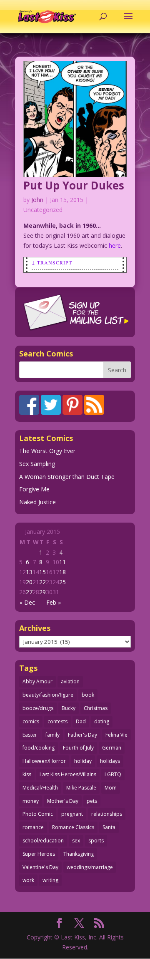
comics (30, 721)
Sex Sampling (37, 464)
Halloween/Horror (44, 761)
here (115, 245)
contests (58, 721)
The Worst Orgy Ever (47, 451)
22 (42, 582)
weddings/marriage (90, 867)
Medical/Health (40, 787)
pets (92, 801)
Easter (29, 734)
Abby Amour (37, 681)
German (111, 747)
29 (42, 592)
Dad (81, 721)
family (52, 734)
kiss (26, 774)
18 (62, 572)
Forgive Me (34, 489)
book (88, 694)
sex (76, 840)
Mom (111, 787)
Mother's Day (62, 801)
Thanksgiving (78, 853)
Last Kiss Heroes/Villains (68, 774)
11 (62, 562)
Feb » (53, 602)
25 (62, 582)
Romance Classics (73, 827)
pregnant (72, 813)
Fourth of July (78, 747)
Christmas (96, 708)
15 (42, 572)
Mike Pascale (81, 787)
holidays (110, 761)
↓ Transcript (52, 262)
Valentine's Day (40, 867)
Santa (108, 827)
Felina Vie (116, 734)
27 (29, 592)
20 (29, 582)
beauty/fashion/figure (47, 694)
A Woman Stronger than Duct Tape (67, 477)
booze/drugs (37, 708)
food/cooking (38, 747)
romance (33, 827)
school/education (43, 840)
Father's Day (82, 734)
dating (101, 721)
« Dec (27, 602)
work (28, 880)
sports (96, 840)
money (30, 801)
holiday (83, 761)
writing (50, 880)
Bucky (68, 708)
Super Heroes (38, 853)
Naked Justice (37, 502)
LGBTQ (113, 774)
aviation (70, 681)
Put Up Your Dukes (73, 185)
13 (29, 572)
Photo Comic (37, 813)
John (37, 200)
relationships (106, 813)
